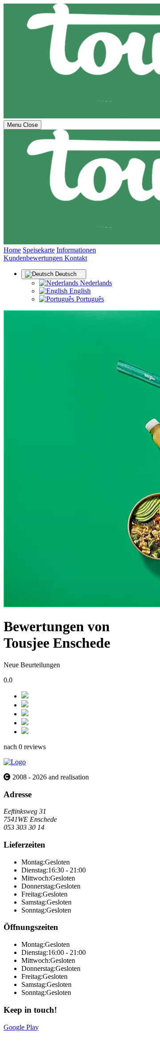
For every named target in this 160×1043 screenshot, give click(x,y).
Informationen (76, 250)
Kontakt (75, 258)
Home (12, 250)
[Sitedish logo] (15, 762)
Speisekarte (39, 250)
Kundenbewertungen (34, 258)
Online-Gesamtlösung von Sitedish (52, 1035)
